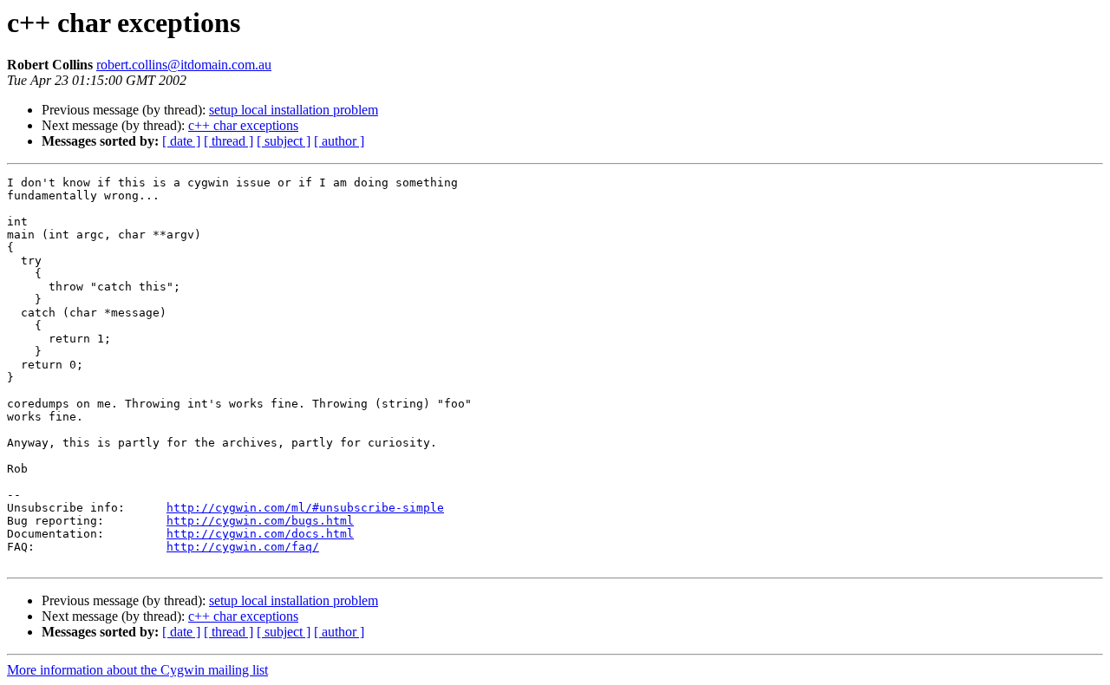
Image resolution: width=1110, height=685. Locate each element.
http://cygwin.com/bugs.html (260, 520)
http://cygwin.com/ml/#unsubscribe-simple (305, 507)
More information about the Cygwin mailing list (137, 669)
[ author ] (339, 141)
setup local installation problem (293, 109)
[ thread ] (228, 141)
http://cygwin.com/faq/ (242, 546)
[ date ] (181, 141)
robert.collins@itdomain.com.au (183, 64)
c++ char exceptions (243, 125)
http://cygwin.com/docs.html (260, 533)
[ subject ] (283, 141)
